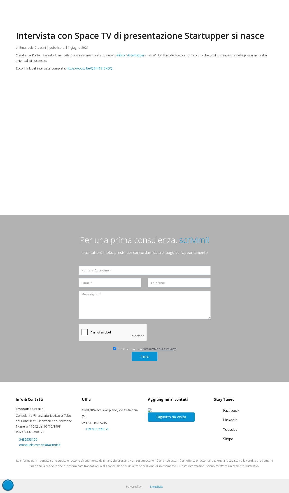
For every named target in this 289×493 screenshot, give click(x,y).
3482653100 (28, 439)
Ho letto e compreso (146, 349)
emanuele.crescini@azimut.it (40, 445)
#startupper (135, 55)
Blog (240, 25)
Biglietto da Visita (171, 416)
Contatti (223, 25)
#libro (121, 55)
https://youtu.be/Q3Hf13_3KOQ (89, 68)
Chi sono (110, 25)
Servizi (129, 25)
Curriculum (175, 25)
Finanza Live (201, 25)
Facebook (231, 410)
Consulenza (150, 25)
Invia (144, 356)
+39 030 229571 (97, 429)
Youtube (230, 429)
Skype (228, 438)
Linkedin (230, 419)
